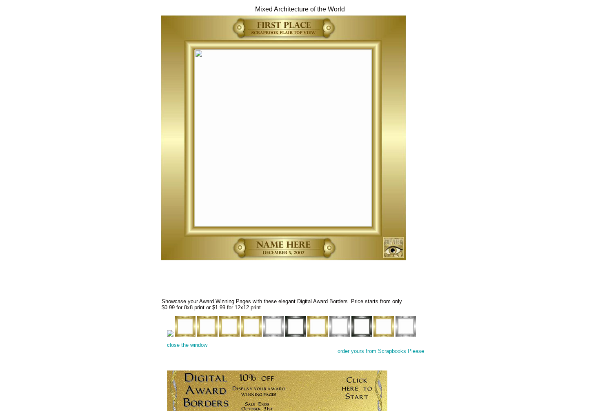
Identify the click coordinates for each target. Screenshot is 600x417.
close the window (187, 345)
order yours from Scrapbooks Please (381, 351)
